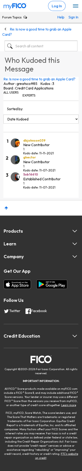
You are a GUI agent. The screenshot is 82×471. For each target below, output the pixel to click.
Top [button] (6, 208)
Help (60, 17)
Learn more (68, 405)
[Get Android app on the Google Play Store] (52, 284)
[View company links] (74, 256)
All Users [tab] (11, 92)
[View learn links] (74, 243)
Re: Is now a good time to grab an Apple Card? (39, 79)
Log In (57, 6)
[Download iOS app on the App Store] (17, 284)
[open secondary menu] (76, 6)
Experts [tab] (29, 95)
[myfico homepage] (15, 5)
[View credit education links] (74, 336)
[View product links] (74, 231)
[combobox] (41, 46)
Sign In (71, 17)
